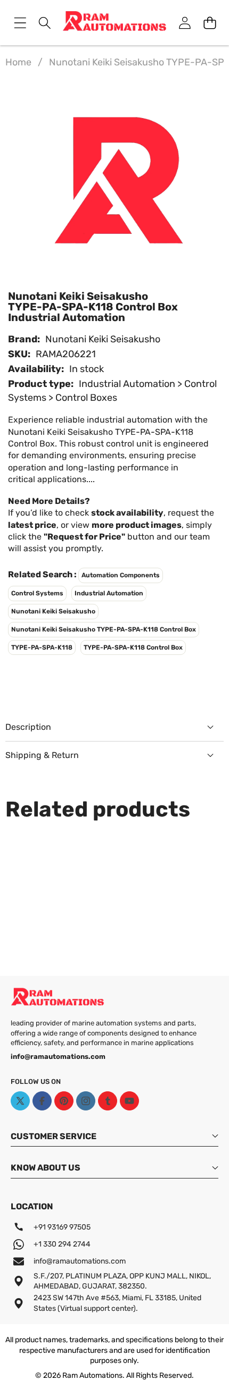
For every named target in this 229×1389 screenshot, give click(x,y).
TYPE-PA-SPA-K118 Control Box (133, 647)
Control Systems (37, 593)
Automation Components (120, 575)
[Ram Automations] (114, 22)
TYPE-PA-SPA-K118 (41, 647)
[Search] (45, 23)
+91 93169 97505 (62, 1227)
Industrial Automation (109, 593)
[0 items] (210, 23)
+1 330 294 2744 (62, 1244)
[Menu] (20, 23)
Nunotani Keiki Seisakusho (102, 339)
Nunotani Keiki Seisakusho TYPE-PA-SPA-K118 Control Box (103, 629)
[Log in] (185, 23)
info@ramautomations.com (80, 1261)
